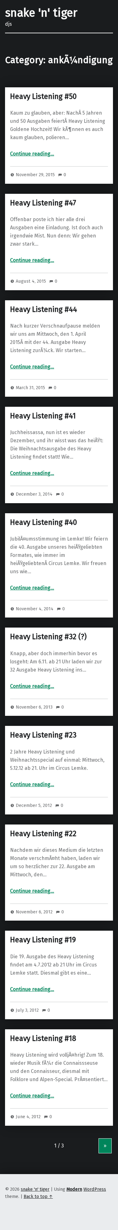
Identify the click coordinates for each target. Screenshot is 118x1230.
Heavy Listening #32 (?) (48, 636)
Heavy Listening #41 (43, 415)
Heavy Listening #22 (43, 833)
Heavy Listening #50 (43, 96)
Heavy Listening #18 (43, 1038)
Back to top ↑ (38, 1196)
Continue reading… (32, 154)
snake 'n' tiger (41, 13)
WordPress (94, 1189)
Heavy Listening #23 (43, 735)
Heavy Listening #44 (43, 309)
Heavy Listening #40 (43, 522)
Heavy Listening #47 (43, 203)
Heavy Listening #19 (43, 939)
